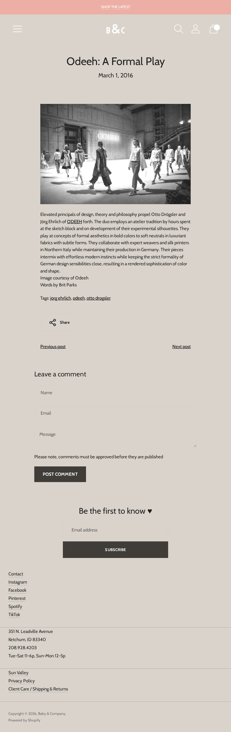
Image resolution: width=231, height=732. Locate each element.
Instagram (17, 582)
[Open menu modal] (17, 28)
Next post (181, 346)
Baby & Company (51, 713)
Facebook (17, 590)
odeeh (79, 298)
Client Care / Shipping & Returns (38, 689)
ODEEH (74, 221)
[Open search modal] (178, 28)
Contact (15, 574)
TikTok (14, 614)
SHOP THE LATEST (115, 7)
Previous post (53, 346)
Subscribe (115, 549)
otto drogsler (99, 298)
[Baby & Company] (115, 29)
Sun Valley (18, 672)
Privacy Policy (21, 681)
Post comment (60, 474)
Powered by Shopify (24, 720)
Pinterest (17, 598)
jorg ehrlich (60, 298)
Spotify (15, 606)
